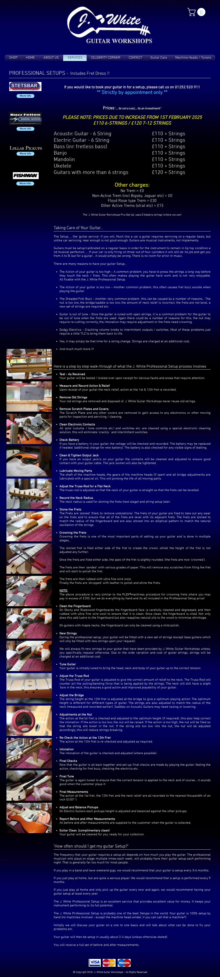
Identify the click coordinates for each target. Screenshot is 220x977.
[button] (197, 12)
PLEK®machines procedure (141, 595)
